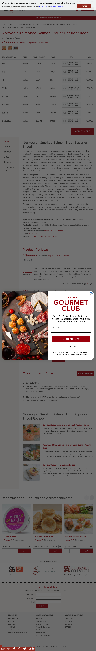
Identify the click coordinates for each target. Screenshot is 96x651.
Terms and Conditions (79, 354)
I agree (84, 6)
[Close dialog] (91, 293)
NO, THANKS (71, 347)
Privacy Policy (62, 354)
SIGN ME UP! (71, 339)
